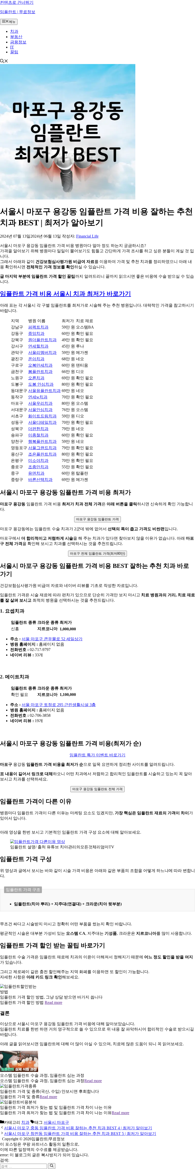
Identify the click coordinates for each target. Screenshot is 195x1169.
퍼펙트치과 (38, 327)
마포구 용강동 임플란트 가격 (97, 519)
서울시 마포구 (56, 1122)
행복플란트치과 (42, 441)
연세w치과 (37, 397)
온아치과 (36, 359)
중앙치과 (36, 333)
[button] (4, 61)
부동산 (16, 37)
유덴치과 (36, 473)
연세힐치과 (38, 346)
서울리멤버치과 (42, 352)
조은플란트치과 (42, 454)
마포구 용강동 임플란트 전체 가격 (97, 789)
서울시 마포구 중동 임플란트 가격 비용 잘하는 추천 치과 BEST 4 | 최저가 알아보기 (78, 1128)
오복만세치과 (40, 365)
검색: (4, 1160)
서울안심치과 (40, 410)
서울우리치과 (40, 403)
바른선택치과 (40, 479)
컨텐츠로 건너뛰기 (17, 2)
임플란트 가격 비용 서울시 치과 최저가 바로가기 (65, 293)
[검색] (51, 1166)
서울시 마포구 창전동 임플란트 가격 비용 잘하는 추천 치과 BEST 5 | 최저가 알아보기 (80, 1133)
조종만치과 (38, 467)
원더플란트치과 (42, 340)
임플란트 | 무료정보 (17, 12)
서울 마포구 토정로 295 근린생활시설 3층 (59, 705)
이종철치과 (38, 435)
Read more (53, 1002)
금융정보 (18, 42)
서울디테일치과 (42, 422)
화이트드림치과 (42, 416)
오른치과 (36, 378)
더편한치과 (38, 429)
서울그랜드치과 (42, 448)
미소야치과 (38, 460)
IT (12, 47)
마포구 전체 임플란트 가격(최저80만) (97, 553)
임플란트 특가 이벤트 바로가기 (97, 755)
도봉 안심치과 (41, 384)
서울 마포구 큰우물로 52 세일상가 (52, 639)
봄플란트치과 (40, 371)
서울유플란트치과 (44, 390)
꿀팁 (14, 52)
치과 (14, 31)
